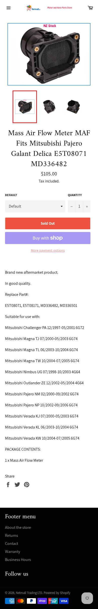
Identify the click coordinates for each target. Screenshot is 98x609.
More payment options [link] (48, 250)
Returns (11, 535)
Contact (11, 543)
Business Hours (18, 559)
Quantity (75, 195)
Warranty (12, 551)
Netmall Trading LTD (29, 593)
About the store (18, 527)
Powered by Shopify (57, 593)
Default (11, 195)
